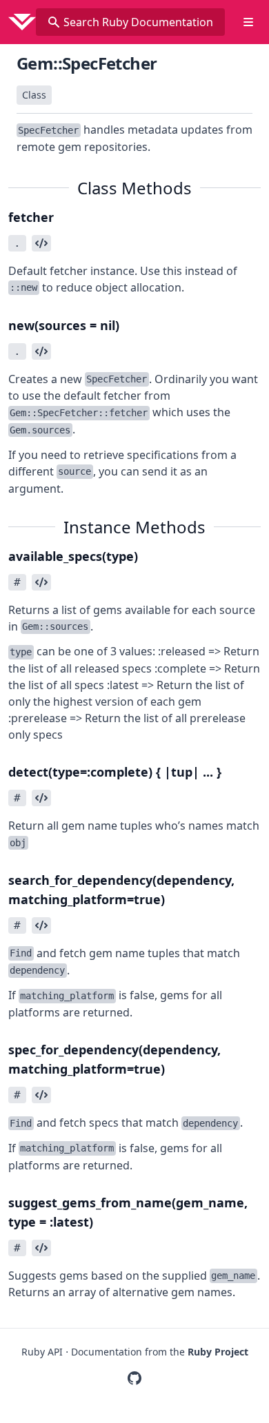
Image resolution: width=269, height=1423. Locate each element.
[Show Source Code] (41, 243)
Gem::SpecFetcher (87, 63)
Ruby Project (218, 1351)
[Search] (54, 22)
